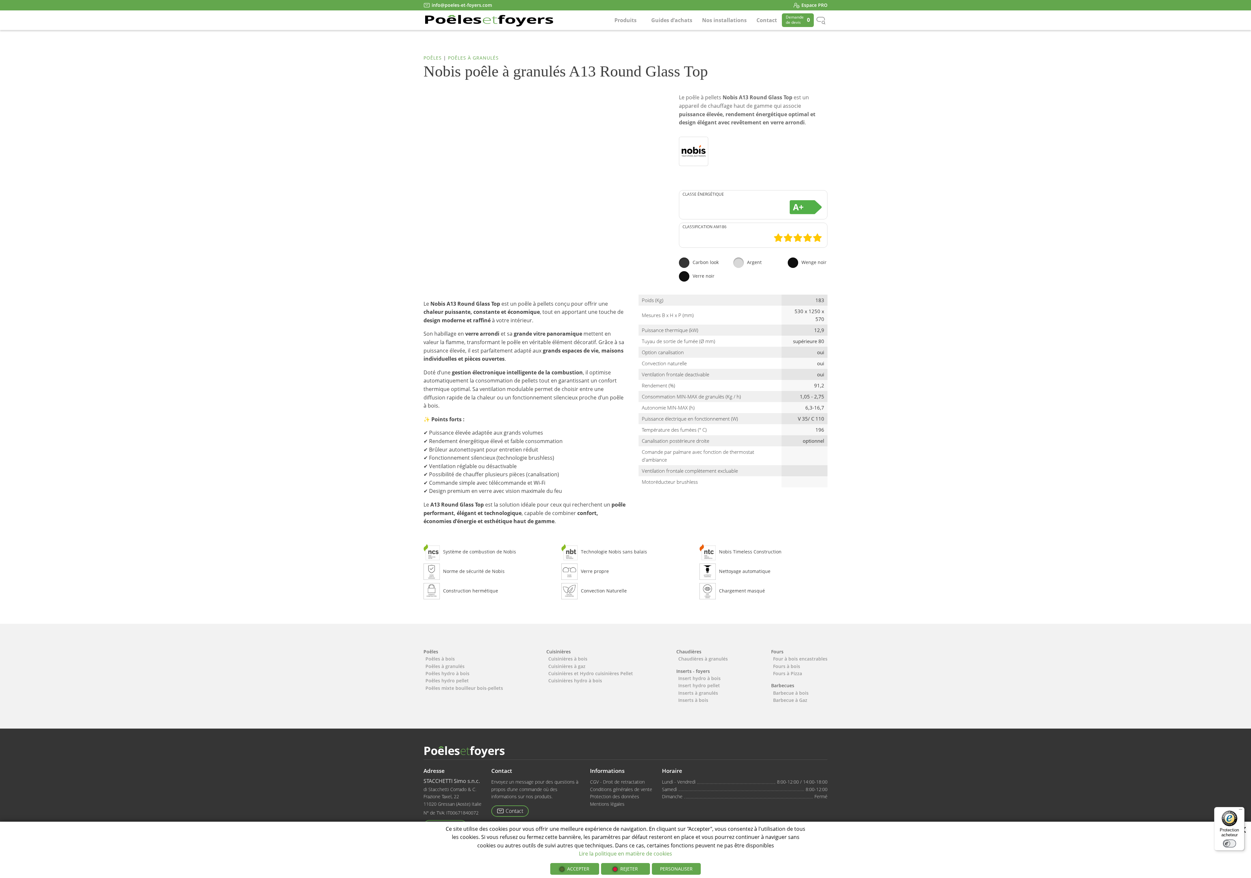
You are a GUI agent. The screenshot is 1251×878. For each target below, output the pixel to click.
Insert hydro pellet (699, 685)
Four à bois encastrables (800, 659)
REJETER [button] (629, 869)
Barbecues (782, 685)
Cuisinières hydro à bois (575, 680)
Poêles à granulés (473, 58)
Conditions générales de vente (621, 789)
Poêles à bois (440, 659)
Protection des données (614, 796)
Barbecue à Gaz (790, 700)
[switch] (1229, 843)
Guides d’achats (671, 20)
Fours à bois (786, 666)
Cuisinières (558, 651)
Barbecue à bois (791, 693)
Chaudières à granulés (703, 659)
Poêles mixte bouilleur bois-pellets (464, 688)
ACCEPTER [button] (578, 869)
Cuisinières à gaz (566, 666)
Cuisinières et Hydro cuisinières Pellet (590, 673)
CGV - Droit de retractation (617, 782)
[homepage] (489, 20)
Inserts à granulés (698, 693)
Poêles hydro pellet (447, 680)
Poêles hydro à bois (447, 673)
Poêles (433, 58)
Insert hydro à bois (699, 678)
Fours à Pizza (787, 673)
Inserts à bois (693, 700)
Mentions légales (607, 804)
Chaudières (688, 651)
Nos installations (724, 20)
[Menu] (1240, 811)
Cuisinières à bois (567, 659)
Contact (766, 20)
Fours (777, 651)
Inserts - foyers (693, 671)
